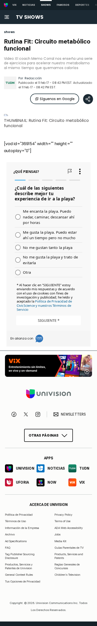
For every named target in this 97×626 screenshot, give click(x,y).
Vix (14, 5)
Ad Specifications (16, 541)
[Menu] (6, 17)
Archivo (10, 534)
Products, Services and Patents (68, 555)
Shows (46, 5)
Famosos (63, 5)
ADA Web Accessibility (68, 528)
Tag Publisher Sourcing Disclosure (20, 555)
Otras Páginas (44, 435)
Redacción (33, 78)
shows (9, 32)
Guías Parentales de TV (69, 547)
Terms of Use (62, 521)
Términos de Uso (15, 521)
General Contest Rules (19, 574)
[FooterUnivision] (48, 394)
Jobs (57, 534)
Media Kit (60, 541)
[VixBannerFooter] (48, 366)
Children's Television (67, 574)
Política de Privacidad (19, 514)
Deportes (82, 5)
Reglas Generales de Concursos (67, 566)
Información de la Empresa (22, 528)
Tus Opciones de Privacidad (22, 581)
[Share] (88, 99)
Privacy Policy (63, 514)
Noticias (28, 5)
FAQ (7, 547)
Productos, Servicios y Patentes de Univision (19, 566)
